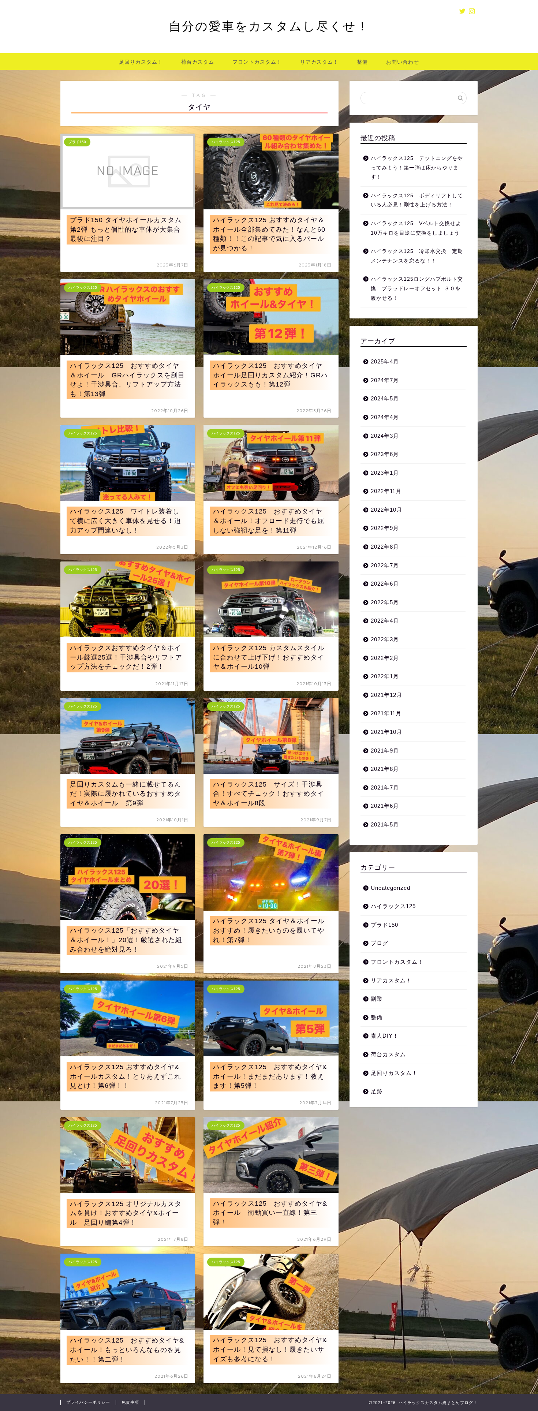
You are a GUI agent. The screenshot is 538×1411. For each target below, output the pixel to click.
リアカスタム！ (319, 62)
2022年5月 (385, 602)
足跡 (376, 1091)
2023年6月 (385, 454)
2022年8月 (385, 547)
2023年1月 (385, 473)
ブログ (379, 943)
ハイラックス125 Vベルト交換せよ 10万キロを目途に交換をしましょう (418, 228)
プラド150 (384, 925)
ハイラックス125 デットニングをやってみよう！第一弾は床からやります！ (417, 168)
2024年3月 (385, 436)
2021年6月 (385, 806)
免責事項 (130, 1402)
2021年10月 (386, 732)
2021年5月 (385, 824)
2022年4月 (385, 620)
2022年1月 (385, 676)
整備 (362, 62)
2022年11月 (386, 491)
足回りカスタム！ (141, 62)
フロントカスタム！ (257, 62)
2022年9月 (385, 528)
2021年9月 (385, 750)
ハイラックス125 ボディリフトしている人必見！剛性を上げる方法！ (417, 200)
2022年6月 (385, 584)
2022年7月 (385, 565)
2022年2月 (385, 658)
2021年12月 (386, 695)
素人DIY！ (385, 1036)
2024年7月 (385, 380)
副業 (376, 999)
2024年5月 (385, 398)
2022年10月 (386, 510)
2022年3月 (385, 639)
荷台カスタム (197, 62)
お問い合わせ (402, 62)
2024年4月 (385, 417)
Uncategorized (390, 888)
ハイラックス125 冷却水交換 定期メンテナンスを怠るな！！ (417, 256)
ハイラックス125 (393, 906)
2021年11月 (386, 713)
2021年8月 (385, 769)
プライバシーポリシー (88, 1402)
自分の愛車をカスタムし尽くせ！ (269, 25)
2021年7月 (385, 787)
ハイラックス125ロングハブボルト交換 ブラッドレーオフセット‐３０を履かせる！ (417, 288)
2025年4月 (385, 361)
